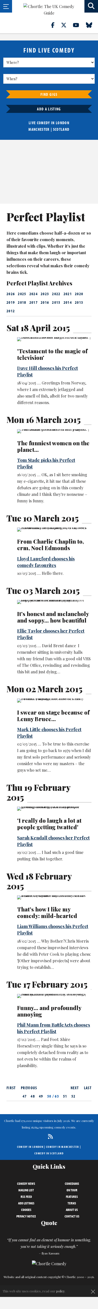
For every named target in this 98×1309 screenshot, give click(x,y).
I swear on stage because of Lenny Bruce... (53, 716)
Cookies (26, 1209)
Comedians (72, 1183)
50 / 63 (53, 1096)
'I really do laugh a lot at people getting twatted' (49, 824)
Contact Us (72, 1216)
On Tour (72, 1190)
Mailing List (26, 1190)
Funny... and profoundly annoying (49, 1011)
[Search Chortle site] (91, 6)
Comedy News (26, 1183)
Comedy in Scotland (49, 1153)
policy (60, 1291)
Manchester (39, 129)
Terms (72, 1203)
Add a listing (49, 108)
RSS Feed (26, 1196)
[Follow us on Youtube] (79, 25)
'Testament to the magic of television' (52, 354)
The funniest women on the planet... (53, 446)
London (62, 122)
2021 (68, 293)
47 (25, 1096)
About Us (72, 1209)
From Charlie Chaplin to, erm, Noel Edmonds (50, 545)
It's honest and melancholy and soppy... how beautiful (53, 617)
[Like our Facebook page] (55, 25)
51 (65, 1096)
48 (33, 1096)
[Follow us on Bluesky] (92, 25)
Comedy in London (30, 1147)
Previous (29, 1087)
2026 (11, 293)
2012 (11, 310)
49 (41, 1096)
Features (72, 1196)
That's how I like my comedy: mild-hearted (47, 912)
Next (75, 1087)
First (11, 1087)
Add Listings (26, 1203)
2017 (33, 302)
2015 (56, 302)
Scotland (61, 129)
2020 (79, 293)
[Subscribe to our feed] (49, 1136)
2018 (22, 302)
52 (73, 1096)
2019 (11, 302)
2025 (22, 293)
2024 (33, 293)
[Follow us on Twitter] (66, 25)
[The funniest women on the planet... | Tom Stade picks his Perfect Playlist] (54, 431)
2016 (45, 302)
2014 (68, 302)
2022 (56, 293)
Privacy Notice (26, 1216)
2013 (79, 302)
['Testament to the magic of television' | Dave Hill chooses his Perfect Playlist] (54, 339)
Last (87, 1087)
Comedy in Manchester (62, 1147)
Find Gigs (48, 94)
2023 (45, 293)
